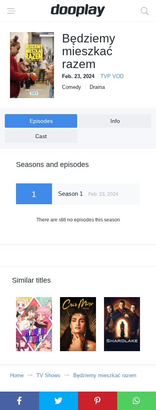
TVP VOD (112, 76)
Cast (41, 136)
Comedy (71, 87)
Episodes (41, 121)
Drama (97, 87)
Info (115, 121)
